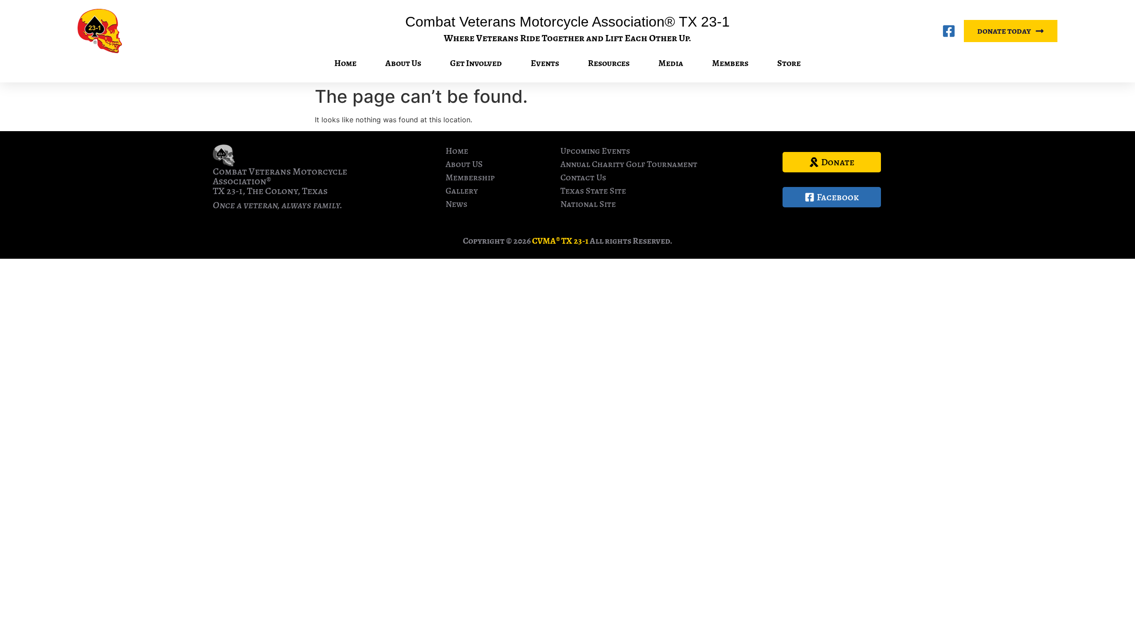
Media (670, 63)
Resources (609, 63)
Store (789, 63)
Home (345, 63)
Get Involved (476, 63)
